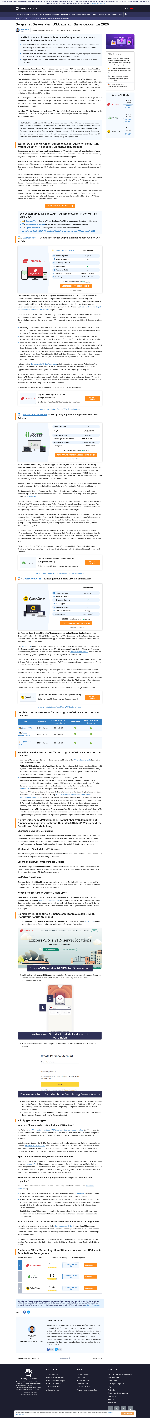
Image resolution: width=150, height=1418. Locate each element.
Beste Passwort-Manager (49, 14)
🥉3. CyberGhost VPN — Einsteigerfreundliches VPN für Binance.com (117, 86)
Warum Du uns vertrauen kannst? (120, 1374)
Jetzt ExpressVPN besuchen (74, 286)
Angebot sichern (92, 398)
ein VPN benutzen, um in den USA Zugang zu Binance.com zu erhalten (56, 1130)
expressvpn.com (76, 290)
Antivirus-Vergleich (53, 1390)
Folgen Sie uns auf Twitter (116, 1408)
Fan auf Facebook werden (110, 1408)
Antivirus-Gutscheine (53, 1387)
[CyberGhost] (114, 131)
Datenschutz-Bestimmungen (118, 1393)
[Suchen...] (126, 14)
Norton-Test (81, 1377)
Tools (94, 14)
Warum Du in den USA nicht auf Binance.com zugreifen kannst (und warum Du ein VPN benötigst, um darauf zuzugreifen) (120, 61)
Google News (130, 1408)
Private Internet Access (35, 224)
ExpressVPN (31, 221)
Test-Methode (113, 1381)
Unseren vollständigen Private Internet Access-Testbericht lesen (60, 573)
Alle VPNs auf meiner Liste (49, 900)
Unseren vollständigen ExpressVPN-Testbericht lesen (60, 409)
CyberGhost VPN (33, 228)
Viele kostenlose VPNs (63, 1226)
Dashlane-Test (82, 1384)
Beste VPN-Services (53, 1384)
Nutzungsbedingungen (116, 1384)
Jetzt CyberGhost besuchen (74, 623)
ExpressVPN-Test (83, 1387)
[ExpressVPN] (114, 104)
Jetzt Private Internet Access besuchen (74, 455)
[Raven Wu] (31, 1330)
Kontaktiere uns (113, 1377)
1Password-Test (83, 1381)
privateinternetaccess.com (76, 459)
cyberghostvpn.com (76, 627)
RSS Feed (123, 1408)
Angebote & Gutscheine (108, 14)
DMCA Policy (112, 1396)
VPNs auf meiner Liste (82, 760)
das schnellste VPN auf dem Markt (44, 364)
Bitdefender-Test (83, 1374)
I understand (127, 1413)
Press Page (112, 1402)
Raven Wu (25, 29)
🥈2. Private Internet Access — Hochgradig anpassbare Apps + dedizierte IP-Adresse (118, 78)
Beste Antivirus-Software (55, 1377)
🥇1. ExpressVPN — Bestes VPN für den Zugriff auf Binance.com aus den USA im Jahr (119, 71)
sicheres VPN (31, 1164)
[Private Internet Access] (114, 118)
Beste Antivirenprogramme (27, 14)
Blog (120, 14)
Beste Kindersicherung (81, 14)
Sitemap (111, 1399)
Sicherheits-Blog (52, 1374)
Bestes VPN (65, 14)
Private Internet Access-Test (87, 1390)
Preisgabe (111, 1390)
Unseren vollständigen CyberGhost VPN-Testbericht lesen (60, 707)
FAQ (109, 1387)
